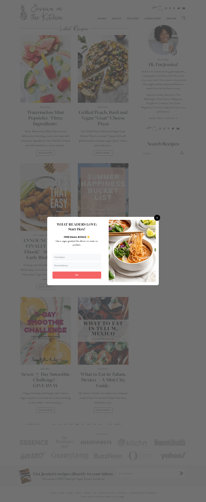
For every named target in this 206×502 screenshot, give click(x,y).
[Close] (157, 218)
